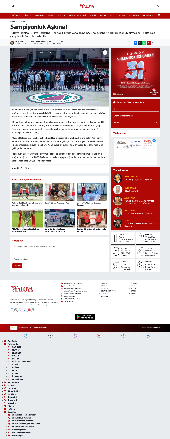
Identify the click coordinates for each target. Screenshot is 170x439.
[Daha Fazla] (149, 43)
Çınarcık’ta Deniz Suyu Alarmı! (150, 266)
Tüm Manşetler (69, 296)
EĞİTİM (61, 15)
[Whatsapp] (33, 310)
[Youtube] (29, 310)
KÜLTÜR (51, 15)
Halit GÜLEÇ (130, 210)
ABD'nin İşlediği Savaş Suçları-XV (138, 180)
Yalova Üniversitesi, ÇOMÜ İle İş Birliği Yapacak (127, 267)
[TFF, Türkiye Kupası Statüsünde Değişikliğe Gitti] (27, 218)
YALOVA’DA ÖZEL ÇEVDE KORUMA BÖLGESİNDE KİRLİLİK (126, 253)
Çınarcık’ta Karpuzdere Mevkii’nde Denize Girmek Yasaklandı (151, 239)
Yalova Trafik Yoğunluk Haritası (75, 291)
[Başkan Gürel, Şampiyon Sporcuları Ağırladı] (92, 218)
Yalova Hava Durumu (71, 286)
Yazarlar (12, 388)
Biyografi (12, 400)
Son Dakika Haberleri (72, 299)
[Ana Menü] (159, 15)
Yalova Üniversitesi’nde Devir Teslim (126, 239)
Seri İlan (12, 394)
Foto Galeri (13, 382)
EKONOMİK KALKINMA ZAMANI (138, 214)
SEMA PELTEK (130, 220)
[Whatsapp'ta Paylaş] (144, 43)
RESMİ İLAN (148, 15)
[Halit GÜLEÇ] (117, 212)
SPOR (112, 15)
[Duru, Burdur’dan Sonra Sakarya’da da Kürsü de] (60, 218)
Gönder (17, 266)
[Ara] (158, 6)
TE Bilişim (156, 327)
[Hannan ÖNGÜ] (117, 178)
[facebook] (26, 336)
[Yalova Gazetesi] (87, 6)
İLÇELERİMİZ (134, 15)
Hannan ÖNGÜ (131, 177)
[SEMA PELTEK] (117, 223)
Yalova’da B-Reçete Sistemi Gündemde (151, 253)
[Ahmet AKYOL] (117, 201)
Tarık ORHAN (130, 188)
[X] (16, 310)
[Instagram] (20, 310)
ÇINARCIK (148, 234)
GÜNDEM (16, 15)
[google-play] (85, 317)
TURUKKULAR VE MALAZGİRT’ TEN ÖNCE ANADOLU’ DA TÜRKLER (139, 202)
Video (11, 385)
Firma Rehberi (14, 391)
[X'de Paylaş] (140, 43)
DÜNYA (103, 294)
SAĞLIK (103, 15)
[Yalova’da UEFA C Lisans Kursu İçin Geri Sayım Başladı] (27, 192)
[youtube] (99, 336)
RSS (14, 327)
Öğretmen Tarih (131, 191)
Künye (11, 406)
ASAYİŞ (93, 15)
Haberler (13, 21)
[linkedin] (148, 336)
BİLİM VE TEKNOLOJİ (77, 15)
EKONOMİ (39, 15)
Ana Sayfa (12, 341)
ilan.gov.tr (104, 296)
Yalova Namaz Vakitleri (72, 288)
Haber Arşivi (68, 301)
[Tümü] (157, 133)
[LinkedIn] (24, 310)
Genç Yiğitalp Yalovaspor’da (57, 203)
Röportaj (12, 397)
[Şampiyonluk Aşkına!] (59, 77)
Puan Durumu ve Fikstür (72, 294)
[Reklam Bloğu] (135, 73)
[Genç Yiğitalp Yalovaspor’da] (60, 192)
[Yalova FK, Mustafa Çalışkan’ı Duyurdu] (92, 192)
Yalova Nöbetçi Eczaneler (73, 283)
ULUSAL (122, 15)
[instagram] (75, 336)
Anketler (12, 403)
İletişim (11, 409)
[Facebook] (12, 310)
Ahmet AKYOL (130, 198)
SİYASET (27, 15)
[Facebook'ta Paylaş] (135, 43)
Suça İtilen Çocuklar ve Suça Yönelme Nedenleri (140, 225)
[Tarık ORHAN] (117, 190)
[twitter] (50, 336)
